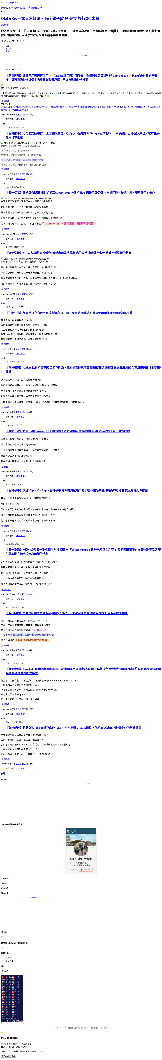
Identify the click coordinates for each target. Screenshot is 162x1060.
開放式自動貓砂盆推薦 (110, 107)
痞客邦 (18, 115)
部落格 (8, 49)
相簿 (7, 46)
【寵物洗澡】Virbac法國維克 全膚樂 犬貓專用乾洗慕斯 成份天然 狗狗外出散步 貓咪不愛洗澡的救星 (68, 252)
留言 (24, 115)
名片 (7, 51)
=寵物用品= (20, 119)
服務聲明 (103, 1028)
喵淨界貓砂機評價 (40, 107)
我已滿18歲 (6, 1056)
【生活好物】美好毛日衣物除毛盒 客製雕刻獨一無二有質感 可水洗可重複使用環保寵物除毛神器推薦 (69, 313)
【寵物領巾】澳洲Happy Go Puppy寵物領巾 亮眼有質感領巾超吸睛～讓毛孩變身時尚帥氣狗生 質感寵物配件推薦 (77, 490)
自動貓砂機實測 (55, 107)
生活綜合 (20, 41)
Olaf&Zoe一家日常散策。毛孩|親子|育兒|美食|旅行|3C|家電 (50, 18)
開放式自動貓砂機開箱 (90, 107)
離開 (13, 1056)
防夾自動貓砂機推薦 (71, 107)
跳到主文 (5, 25)
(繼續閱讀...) (6, 101)
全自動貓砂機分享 (142, 107)
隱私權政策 (94, 1028)
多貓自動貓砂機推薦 (19, 110)
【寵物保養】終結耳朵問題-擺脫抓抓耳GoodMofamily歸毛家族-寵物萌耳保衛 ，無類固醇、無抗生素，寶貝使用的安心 (80, 192)
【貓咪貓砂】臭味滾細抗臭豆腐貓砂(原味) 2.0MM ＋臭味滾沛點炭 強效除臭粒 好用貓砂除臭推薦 (67, 613)
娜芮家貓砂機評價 (24, 107)
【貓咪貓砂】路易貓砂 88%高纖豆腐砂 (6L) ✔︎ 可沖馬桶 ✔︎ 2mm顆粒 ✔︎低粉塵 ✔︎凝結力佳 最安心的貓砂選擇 (73, 727)
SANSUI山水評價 (8, 107)
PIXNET (63, 1028)
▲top (3, 123)
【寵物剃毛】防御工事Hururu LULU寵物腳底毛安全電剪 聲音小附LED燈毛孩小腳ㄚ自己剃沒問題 (68, 431)
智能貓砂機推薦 (127, 107)
